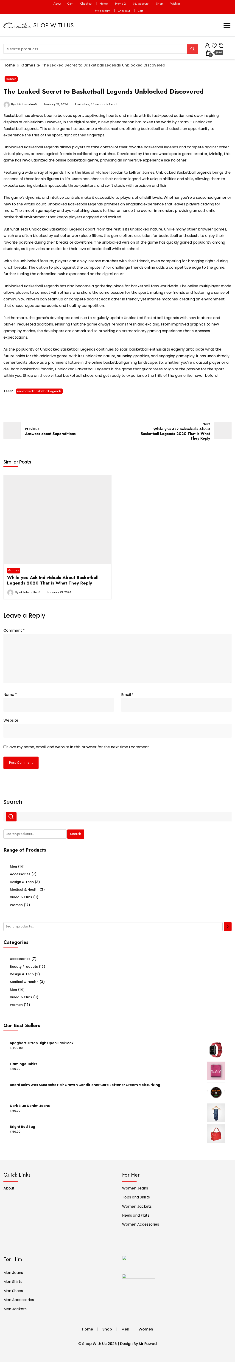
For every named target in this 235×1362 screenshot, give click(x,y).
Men (13, 866)
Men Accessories (18, 1299)
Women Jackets (137, 1206)
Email (127, 694)
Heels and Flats (135, 1215)
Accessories (20, 874)
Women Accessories (140, 1224)
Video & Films (21, 897)
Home (104, 3)
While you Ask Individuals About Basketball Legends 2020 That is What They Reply (52, 580)
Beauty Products (24, 966)
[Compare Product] (221, 45)
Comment (14, 630)
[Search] (228, 926)
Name (10, 694)
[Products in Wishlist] (214, 45)
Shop (159, 3)
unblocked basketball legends (39, 391)
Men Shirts (12, 1281)
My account (140, 3)
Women (16, 905)
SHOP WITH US (53, 25)
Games (11, 79)
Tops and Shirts (136, 1197)
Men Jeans (13, 1272)
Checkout (86, 3)
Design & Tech (22, 882)
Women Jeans (135, 1188)
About (57, 3)
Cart (70, 3)
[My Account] (207, 45)
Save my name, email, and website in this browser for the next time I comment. (78, 747)
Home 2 (120, 3)
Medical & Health (24, 889)
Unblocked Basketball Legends (75, 204)
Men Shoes (13, 1290)
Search (12, 801)
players (127, 197)
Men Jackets (15, 1309)
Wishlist (175, 3)
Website (10, 720)
